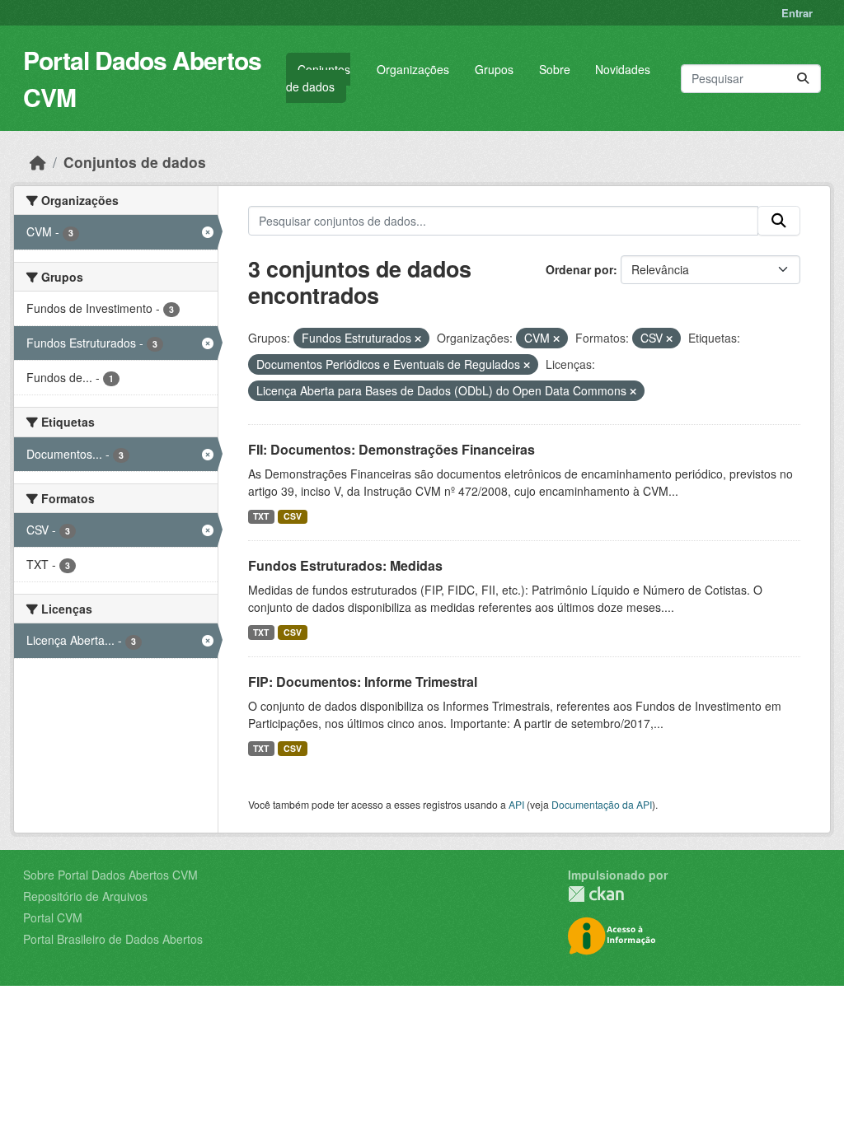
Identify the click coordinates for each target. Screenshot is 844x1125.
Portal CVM (52, 917)
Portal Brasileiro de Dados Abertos (113, 939)
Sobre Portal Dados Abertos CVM (110, 874)
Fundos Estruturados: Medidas (345, 565)
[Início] (38, 162)
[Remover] (418, 338)
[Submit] (802, 78)
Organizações (413, 69)
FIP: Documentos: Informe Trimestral (362, 681)
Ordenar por (579, 269)
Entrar (797, 13)
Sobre (554, 69)
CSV (293, 516)
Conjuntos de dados (318, 78)
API (516, 804)
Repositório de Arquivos (85, 896)
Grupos (494, 69)
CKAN (596, 894)
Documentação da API (601, 804)
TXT (261, 516)
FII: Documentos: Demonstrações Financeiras (391, 449)
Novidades (622, 69)
